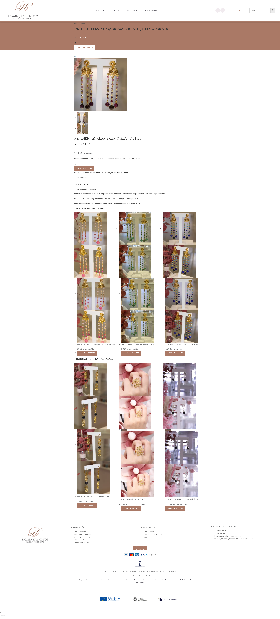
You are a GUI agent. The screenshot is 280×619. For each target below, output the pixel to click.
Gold (104, 173)
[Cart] (240, 10)
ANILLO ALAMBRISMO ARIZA (133, 499)
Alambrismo (97, 173)
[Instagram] (222, 10)
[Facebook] (217, 10)
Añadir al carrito (85, 47)
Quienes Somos (150, 10)
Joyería (111, 10)
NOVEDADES (100, 10)
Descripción (81, 177)
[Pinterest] (145, 548)
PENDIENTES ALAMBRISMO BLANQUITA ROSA (96, 344)
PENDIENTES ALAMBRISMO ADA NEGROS (182, 499)
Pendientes (125, 173)
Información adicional (85, 180)
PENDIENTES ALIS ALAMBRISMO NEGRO (93, 496)
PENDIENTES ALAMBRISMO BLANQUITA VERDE (140, 344)
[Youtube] (142, 548)
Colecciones (124, 10)
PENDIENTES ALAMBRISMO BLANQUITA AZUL (184, 344)
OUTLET (136, 10)
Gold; (108, 173)
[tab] (141, 177)
